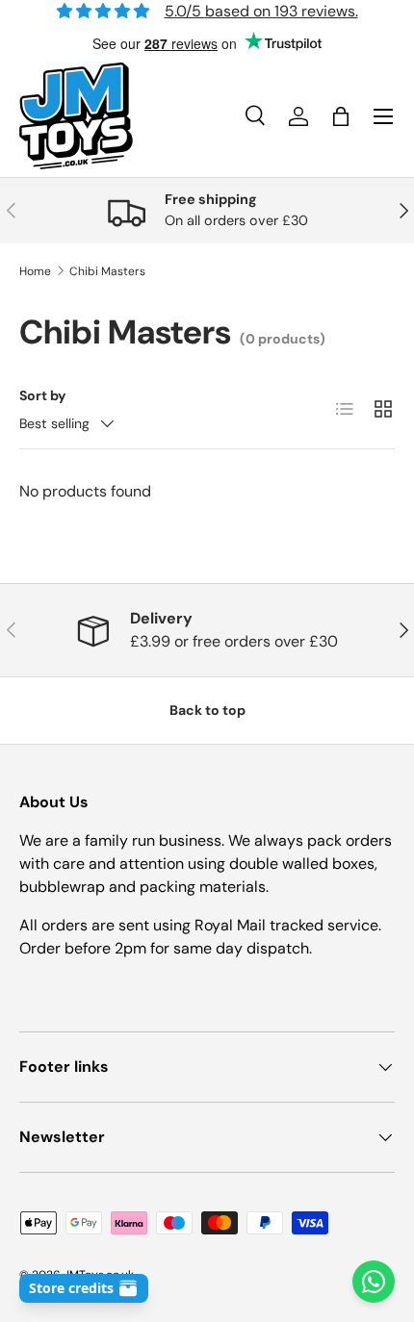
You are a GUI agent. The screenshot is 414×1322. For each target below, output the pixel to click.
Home (35, 271)
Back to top (207, 710)
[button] (341, 116)
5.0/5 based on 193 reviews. (261, 11)
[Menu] (383, 116)
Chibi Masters (107, 271)
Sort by (42, 395)
